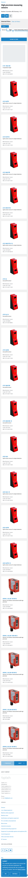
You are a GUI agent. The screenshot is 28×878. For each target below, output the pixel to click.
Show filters (14, 39)
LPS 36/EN (6, 350)
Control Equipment (5, 834)
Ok (5, 873)
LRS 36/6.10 (6, 492)
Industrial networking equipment (8, 828)
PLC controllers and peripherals (8, 820)
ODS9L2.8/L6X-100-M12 (10, 746)
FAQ (2, 857)
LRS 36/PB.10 (7, 563)
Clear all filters (16, 21)
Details (15, 873)
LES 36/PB (6, 101)
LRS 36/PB (6, 527)
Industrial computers (6, 826)
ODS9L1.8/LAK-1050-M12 (10, 635)
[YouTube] (10, 850)
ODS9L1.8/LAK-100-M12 (10, 598)
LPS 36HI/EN (6, 385)
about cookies (21, 869)
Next (20, 763)
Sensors (4, 30)
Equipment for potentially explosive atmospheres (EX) (14, 831)
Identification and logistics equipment (10, 818)
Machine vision (4, 815)
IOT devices (4, 839)
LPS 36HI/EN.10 (7, 421)
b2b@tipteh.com (8, 798)
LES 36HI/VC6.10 (8, 243)
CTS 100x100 (6, 66)
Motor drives (4, 823)
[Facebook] (2, 850)
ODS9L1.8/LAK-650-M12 (10, 709)
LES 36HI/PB (6, 172)
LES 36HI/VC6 (7, 208)
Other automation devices (7, 836)
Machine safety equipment (7, 812)
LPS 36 (5, 279)
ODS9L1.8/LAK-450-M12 (10, 672)
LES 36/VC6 (6, 137)
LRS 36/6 (5, 456)
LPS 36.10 (6, 314)
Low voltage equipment (6, 810)
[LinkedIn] (6, 850)
